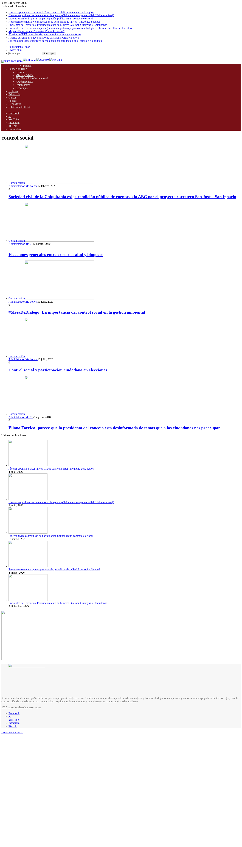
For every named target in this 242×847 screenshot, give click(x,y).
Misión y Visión (24, 75)
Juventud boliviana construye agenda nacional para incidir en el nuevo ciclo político (55, 40)
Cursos (12, 97)
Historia (20, 72)
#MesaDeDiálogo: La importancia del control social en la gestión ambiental (77, 312)
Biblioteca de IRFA (19, 107)
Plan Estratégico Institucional (32, 78)
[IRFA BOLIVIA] (12, 61)
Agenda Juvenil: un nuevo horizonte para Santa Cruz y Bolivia (44, 37)
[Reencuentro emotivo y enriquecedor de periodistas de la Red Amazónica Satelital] (28, 566)
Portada (27, 65)
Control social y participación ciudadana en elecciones (58, 370)
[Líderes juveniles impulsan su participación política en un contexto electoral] (28, 532)
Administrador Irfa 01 (21, 243)
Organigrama (23, 84)
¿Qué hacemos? (24, 81)
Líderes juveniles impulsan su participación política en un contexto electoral (51, 18)
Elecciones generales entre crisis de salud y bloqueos (56, 254)
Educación (14, 94)
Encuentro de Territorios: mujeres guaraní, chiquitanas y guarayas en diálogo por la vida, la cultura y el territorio (71, 28)
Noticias (13, 91)
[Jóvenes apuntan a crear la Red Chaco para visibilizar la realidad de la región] (28, 465)
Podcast (13, 100)
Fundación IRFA (18, 68)
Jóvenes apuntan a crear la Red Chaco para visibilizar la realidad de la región (51, 12)
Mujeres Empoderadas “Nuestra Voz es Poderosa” (36, 31)
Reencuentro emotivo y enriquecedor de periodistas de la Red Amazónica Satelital (54, 21)
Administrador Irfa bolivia (23, 185)
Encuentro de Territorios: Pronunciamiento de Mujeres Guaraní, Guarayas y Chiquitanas (58, 24)
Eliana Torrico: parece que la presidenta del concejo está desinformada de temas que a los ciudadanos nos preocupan (115, 428)
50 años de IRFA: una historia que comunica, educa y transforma (45, 34)
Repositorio (15, 103)
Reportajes (21, 87)
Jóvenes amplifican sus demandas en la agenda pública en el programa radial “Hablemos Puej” (61, 15)
